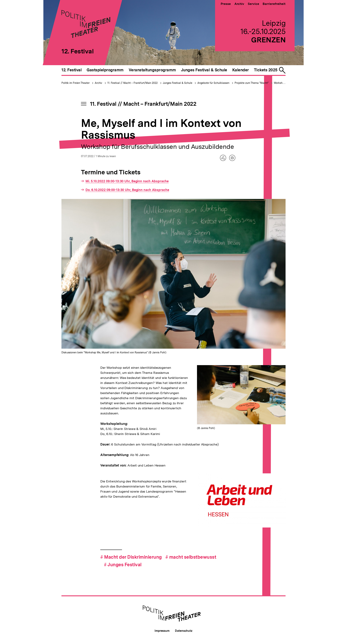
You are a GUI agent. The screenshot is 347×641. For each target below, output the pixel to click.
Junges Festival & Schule (178, 82)
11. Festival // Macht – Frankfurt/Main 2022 (132, 82)
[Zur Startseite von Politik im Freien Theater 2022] (85, 37)
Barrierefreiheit (274, 4)
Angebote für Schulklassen (213, 82)
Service (253, 4)
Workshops (280, 82)
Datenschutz (183, 630)
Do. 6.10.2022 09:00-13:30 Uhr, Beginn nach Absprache (127, 190)
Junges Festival (123, 564)
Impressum (162, 630)
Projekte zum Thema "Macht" (252, 82)
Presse (226, 4)
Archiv (239, 4)
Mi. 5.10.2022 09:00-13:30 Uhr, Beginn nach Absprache (127, 181)
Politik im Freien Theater (75, 82)
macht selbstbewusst (190, 557)
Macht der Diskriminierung (131, 557)
